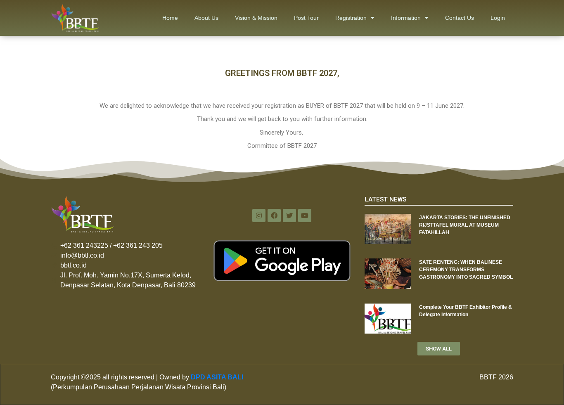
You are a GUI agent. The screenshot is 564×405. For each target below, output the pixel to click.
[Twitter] (289, 215)
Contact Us (459, 17)
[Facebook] (274, 215)
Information (406, 17)
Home (170, 17)
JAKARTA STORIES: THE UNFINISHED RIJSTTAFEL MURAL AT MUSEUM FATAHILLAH (464, 225)
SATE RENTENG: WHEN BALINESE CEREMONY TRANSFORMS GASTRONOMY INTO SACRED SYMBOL (466, 269)
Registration (351, 17)
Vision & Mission (256, 17)
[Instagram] (258, 215)
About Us (206, 17)
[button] (438, 348)
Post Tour (306, 17)
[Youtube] (304, 215)
